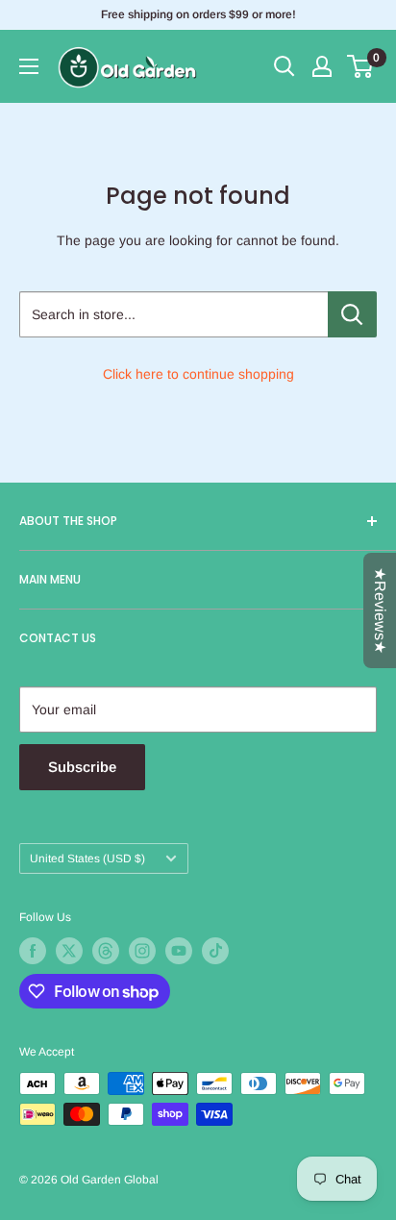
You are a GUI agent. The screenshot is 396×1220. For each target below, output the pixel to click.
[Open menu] (28, 66)
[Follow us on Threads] (105, 950)
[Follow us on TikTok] (215, 950)
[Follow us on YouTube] (178, 950)
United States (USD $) (87, 858)
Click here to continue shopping (198, 374)
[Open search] (284, 66)
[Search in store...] (352, 314)
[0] (361, 66)
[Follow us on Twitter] (69, 950)
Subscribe (82, 767)
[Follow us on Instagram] (142, 950)
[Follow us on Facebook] (32, 950)
